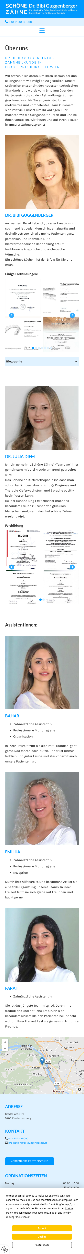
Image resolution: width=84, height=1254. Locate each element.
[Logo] (42, 9)
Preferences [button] (22, 1217)
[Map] (42, 1065)
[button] (42, 31)
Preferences (42, 1245)
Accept (42, 1228)
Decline (42, 1236)
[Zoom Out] (5, 1048)
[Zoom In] (5, 1042)
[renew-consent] (4, 1249)
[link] (76, 361)
